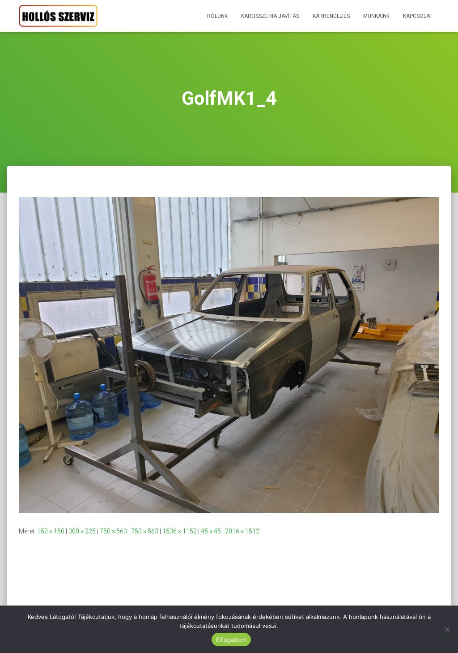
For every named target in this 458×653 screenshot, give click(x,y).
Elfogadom (231, 639)
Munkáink (376, 16)
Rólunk (217, 16)
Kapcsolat (418, 16)
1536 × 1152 (179, 531)
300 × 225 (82, 531)
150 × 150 (50, 531)
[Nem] (446, 629)
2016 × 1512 (242, 531)
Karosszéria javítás (270, 16)
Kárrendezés (331, 16)
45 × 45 (211, 531)
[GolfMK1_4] (229, 354)
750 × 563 (113, 531)
